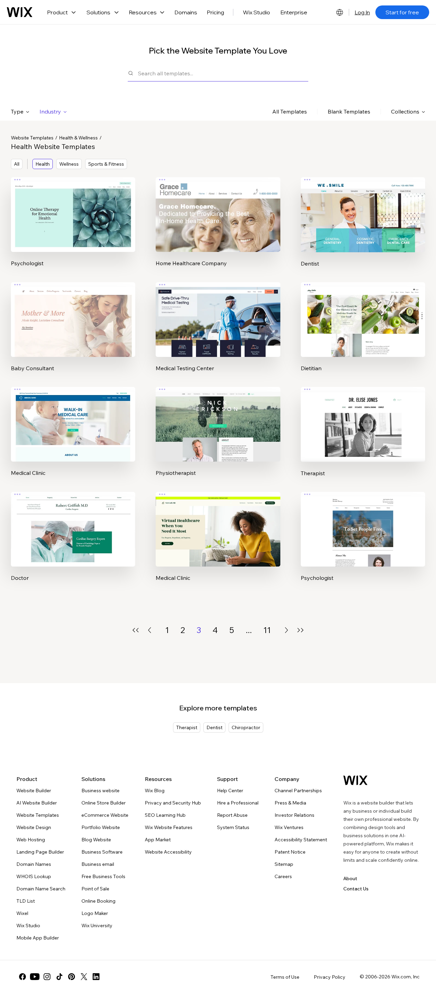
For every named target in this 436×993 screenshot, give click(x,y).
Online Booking (98, 901)
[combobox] (223, 73)
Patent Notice (290, 852)
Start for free (402, 12)
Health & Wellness (78, 138)
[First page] (135, 630)
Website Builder (33, 790)
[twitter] (84, 977)
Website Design (33, 827)
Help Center (230, 790)
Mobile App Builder (37, 938)
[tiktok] (59, 977)
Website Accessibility (168, 852)
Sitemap (284, 864)
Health (42, 164)
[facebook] (22, 977)
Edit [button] (73, 209)
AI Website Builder (36, 803)
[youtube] (35, 977)
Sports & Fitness (106, 164)
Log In (362, 12)
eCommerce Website (104, 815)
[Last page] (300, 630)
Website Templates (32, 138)
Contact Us (356, 889)
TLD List (25, 901)
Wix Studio (256, 12)
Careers (283, 876)
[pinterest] (71, 977)
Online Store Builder (103, 803)
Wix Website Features (168, 827)
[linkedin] (96, 977)
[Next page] (286, 630)
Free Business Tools (103, 876)
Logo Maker (94, 913)
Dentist (214, 727)
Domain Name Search (40, 889)
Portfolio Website (100, 827)
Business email (97, 864)
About (350, 878)
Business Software (102, 852)
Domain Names (33, 864)
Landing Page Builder (40, 852)
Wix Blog (155, 790)
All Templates (289, 111)
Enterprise (293, 12)
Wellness (69, 164)
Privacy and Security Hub (173, 803)
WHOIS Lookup (33, 876)
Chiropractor (246, 727)
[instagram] (47, 977)
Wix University (96, 925)
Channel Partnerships (298, 790)
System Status (233, 827)
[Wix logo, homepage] (19, 12)
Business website (100, 790)
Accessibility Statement (301, 840)
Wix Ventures (289, 827)
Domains (185, 12)
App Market (158, 840)
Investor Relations (294, 815)
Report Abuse (232, 815)
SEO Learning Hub (165, 815)
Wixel (22, 913)
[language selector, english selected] (339, 12)
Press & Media (290, 803)
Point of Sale (95, 889)
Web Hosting (30, 840)
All (16, 164)
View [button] (73, 228)
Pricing (215, 12)
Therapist (186, 727)
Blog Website (96, 840)
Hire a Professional (238, 803)
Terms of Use (284, 977)
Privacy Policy (329, 977)
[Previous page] (149, 630)
